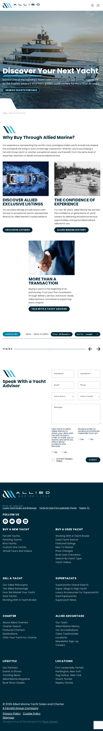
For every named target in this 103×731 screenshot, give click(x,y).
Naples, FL (84, 508)
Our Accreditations (67, 630)
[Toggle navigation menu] (98, 5)
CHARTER (9, 616)
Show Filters (11, 334)
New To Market (64, 547)
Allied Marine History (71, 229)
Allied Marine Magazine (16, 679)
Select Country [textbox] (86, 396)
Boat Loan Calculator (68, 554)
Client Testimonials (67, 633)
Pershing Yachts (12, 539)
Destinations (10, 633)
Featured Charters (14, 630)
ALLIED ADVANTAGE (70, 616)
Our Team (61, 622)
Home (5, 113)
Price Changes (64, 551)
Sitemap (8, 717)
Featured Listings (66, 543)
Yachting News (11, 675)
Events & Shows (12, 671)
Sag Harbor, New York (68, 675)
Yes (55, 452)
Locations (61, 637)
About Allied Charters (15, 622)
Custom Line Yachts (14, 547)
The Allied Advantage (15, 588)
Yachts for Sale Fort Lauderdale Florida (58, 508)
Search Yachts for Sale (21, 90)
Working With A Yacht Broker (72, 536)
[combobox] (63, 396)
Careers (60, 645)
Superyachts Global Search (72, 584)
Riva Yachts (9, 543)
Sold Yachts (10, 596)
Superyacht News (66, 600)
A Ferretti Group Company (20, 708)
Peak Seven (50, 721)
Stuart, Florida (64, 679)
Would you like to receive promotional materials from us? (89, 431)
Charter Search (12, 626)
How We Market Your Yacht (19, 592)
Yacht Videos (63, 562)
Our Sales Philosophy (15, 584)
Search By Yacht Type (69, 558)
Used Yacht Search (67, 539)
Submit (93, 459)
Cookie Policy (32, 713)
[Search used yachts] (92, 5)
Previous (90, 349)
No (65, 452)
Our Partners (10, 667)
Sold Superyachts (66, 596)
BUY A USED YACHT (69, 529)
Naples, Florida (64, 682)
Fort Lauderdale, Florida (69, 667)
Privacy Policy (12, 713)
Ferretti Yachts (11, 536)
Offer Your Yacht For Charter (20, 637)
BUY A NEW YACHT (16, 529)
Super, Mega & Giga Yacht (71, 588)
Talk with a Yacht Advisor (49, 308)
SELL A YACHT (13, 578)
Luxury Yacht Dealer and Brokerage (20, 508)
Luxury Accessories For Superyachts (77, 592)
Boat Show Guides (14, 682)
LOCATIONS (64, 661)
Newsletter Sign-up (67, 641)
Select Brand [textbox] (59, 396)
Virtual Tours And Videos (17, 551)
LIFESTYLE (10, 661)
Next (98, 349)
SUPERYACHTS (66, 578)
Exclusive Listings (17, 229)
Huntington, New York (68, 671)
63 (74, 350)
